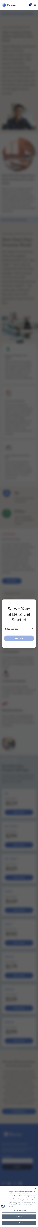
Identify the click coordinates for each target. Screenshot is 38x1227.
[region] (19, 1206)
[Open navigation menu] (35, 5)
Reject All (19, 1217)
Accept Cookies (19, 1223)
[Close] (35, 1188)
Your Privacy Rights (19, 1210)
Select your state (12, 629)
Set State (19, 638)
